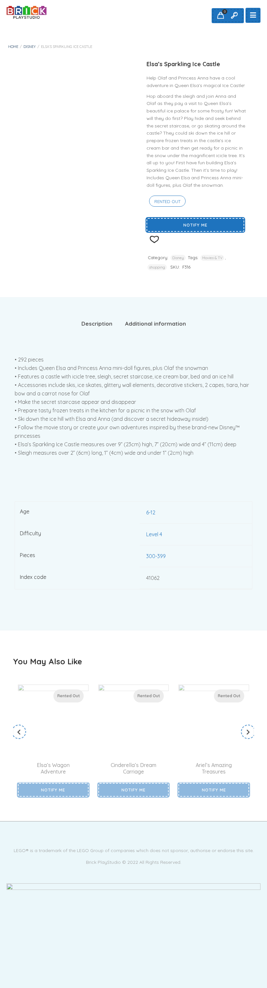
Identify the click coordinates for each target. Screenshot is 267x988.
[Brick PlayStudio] (27, 12)
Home (13, 46)
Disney (29, 46)
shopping (157, 267)
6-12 (150, 512)
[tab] (97, 324)
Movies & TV (212, 258)
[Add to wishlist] (61, 752)
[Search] (234, 15)
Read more (45, 752)
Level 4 (154, 534)
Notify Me (195, 225)
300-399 (156, 556)
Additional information (155, 323)
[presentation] (19, 732)
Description (96, 323)
